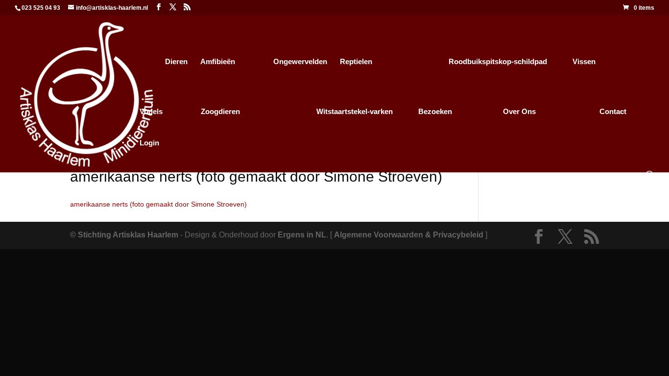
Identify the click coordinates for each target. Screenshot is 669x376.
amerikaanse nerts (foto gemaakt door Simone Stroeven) (158, 204)
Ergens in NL (302, 235)
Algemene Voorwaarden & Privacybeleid (408, 235)
